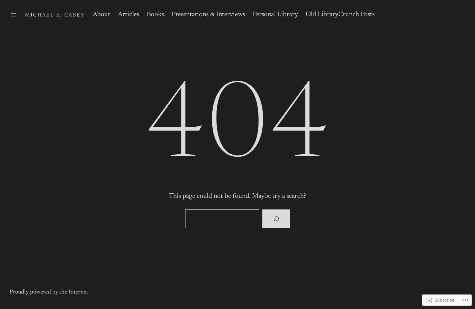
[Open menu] (13, 15)
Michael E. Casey (55, 15)
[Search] (276, 218)
